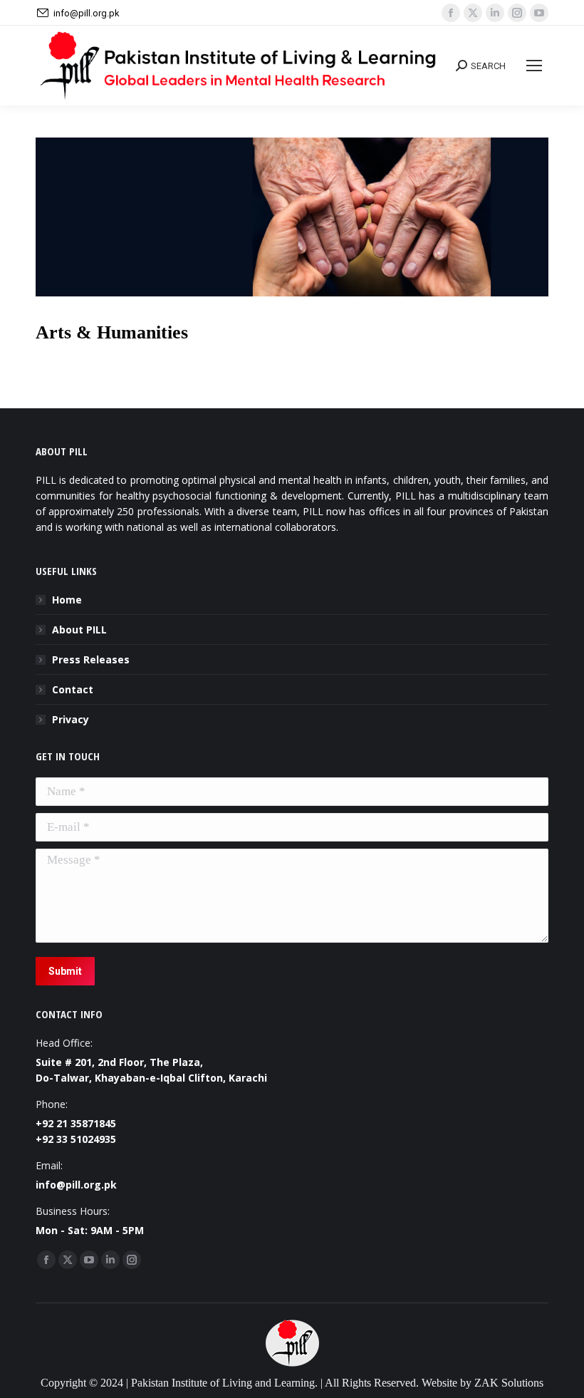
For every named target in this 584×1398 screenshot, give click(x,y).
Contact (72, 689)
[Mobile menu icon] (534, 65)
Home (67, 599)
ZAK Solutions (508, 1383)
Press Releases (91, 659)
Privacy (70, 719)
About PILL (79, 629)
